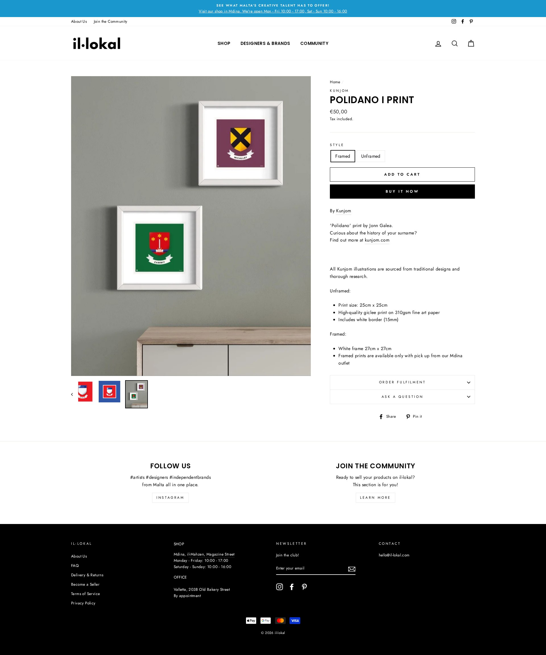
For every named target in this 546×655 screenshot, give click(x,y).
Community (314, 43)
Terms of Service (85, 593)
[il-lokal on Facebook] (291, 586)
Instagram (170, 497)
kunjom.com (377, 240)
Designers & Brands (265, 43)
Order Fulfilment (402, 382)
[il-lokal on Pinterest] (304, 586)
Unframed (370, 156)
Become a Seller (85, 584)
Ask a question (402, 396)
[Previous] (74, 394)
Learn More (375, 497)
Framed (342, 156)
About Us (79, 21)
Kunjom (339, 90)
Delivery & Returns (87, 575)
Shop (224, 43)
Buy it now (402, 191)
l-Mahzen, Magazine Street (212, 554)
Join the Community (110, 21)
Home (335, 82)
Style (337, 144)
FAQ (75, 565)
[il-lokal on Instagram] (279, 586)
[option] (273, 8)
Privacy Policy (83, 603)
